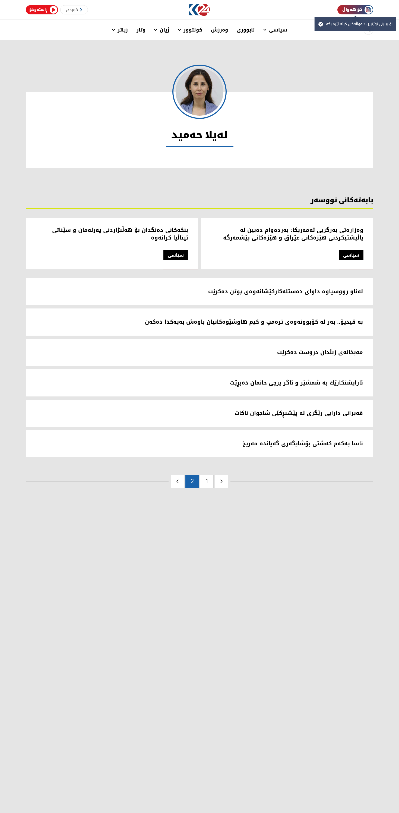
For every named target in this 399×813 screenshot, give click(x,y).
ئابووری (246, 30)
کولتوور (192, 30)
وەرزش (219, 30)
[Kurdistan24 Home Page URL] (199, 10)
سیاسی (278, 30)
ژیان (164, 30)
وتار (141, 30)
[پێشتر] (221, 481)
